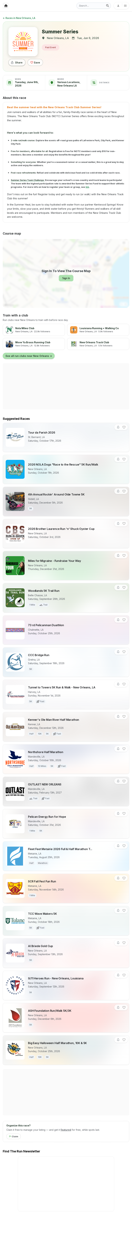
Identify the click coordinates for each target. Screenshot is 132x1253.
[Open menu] (121, 5)
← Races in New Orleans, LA (19, 18)
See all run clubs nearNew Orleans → (29, 355)
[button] (118, 427)
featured (65, 1129)
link (87, 187)
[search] (107, 5)
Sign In (66, 278)
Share (19, 62)
